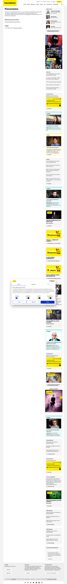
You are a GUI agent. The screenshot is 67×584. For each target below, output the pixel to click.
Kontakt (44, 1)
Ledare (24, 4)
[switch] (28, 298)
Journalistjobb (55, 4)
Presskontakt (49, 4)
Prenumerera (59, 1)
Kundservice (48, 1)
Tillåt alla (47, 302)
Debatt (28, 4)
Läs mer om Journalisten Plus (51, 573)
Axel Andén (13, 579)
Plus (45, 4)
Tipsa (41, 1)
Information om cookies (52, 579)
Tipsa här (48, 483)
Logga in (54, 1)
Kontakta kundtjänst (17, 28)
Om (51, 1)
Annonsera (38, 1)
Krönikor (41, 4)
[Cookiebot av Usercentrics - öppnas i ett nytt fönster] (50, 281)
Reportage (33, 4)
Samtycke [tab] (19, 284)
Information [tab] (33, 284)
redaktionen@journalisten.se (51, 484)
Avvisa (19, 302)
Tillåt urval (33, 302)
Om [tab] (48, 284)
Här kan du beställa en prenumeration (12, 21)
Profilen (37, 4)
